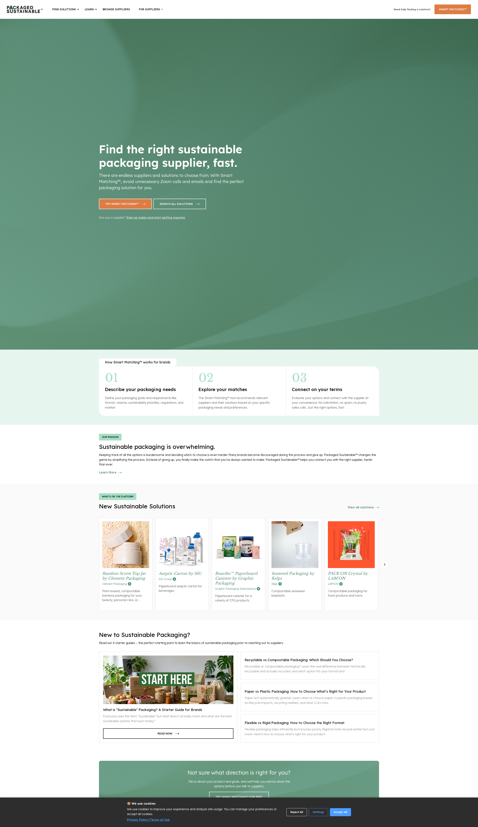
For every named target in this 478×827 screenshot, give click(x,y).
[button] (66, 9)
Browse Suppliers (116, 9)
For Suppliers (149, 9)
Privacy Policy (137, 820)
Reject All (296, 812)
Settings (318, 812)
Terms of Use (160, 820)
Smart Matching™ (452, 9)
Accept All (340, 812)
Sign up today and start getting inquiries (156, 217)
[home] (25, 9)
